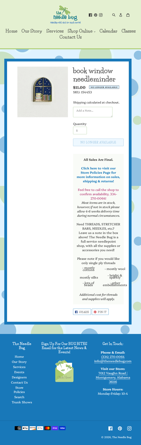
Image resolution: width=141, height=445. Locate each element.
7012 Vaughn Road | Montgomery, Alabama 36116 (113, 377)
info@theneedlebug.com (113, 361)
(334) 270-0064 (113, 356)
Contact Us (19, 382)
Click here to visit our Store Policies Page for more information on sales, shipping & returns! (98, 174)
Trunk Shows (22, 402)
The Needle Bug (122, 437)
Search (19, 397)
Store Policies (19, 389)
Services (19, 367)
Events (19, 372)
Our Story (19, 361)
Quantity (79, 124)
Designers (19, 377)
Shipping (79, 102)
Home (19, 356)
